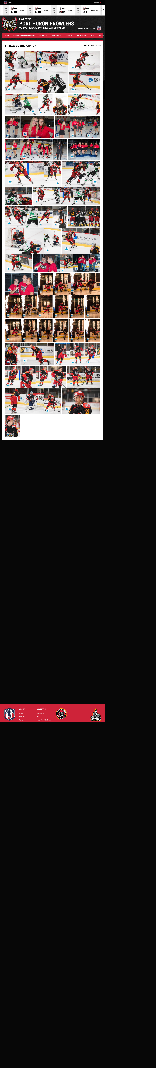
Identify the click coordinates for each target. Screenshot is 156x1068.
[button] (21, 61)
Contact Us (40, 713)
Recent (87, 46)
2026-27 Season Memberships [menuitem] (24, 35)
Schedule (22, 716)
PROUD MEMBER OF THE (89, 28)
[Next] (103, 10)
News (21, 720)
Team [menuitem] (69, 35)
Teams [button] (97, 2)
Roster (21, 713)
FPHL (8, 3)
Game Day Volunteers (44, 720)
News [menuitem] (93, 35)
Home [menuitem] (7, 35)
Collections (96, 46)
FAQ (38, 716)
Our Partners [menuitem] (105, 35)
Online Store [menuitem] (82, 35)
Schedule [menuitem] (57, 35)
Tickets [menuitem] (43, 35)
